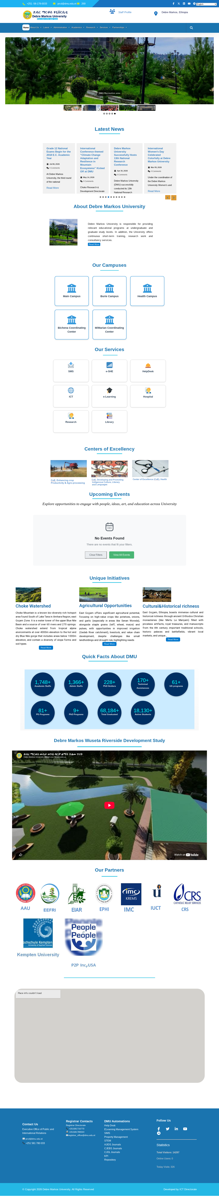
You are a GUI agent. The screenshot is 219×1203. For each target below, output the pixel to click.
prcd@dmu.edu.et (67, 3)
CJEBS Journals (113, 1148)
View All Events (121, 555)
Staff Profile (124, 12)
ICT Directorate (188, 1189)
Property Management (116, 1137)
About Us (34, 27)
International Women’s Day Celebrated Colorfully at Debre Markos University (159, 155)
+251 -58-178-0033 (37, 3)
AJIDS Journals (112, 1144)
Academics (77, 27)
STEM (107, 1140)
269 (83, 3)
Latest (46, 27)
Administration (60, 27)
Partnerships (118, 27)
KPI (106, 1156)
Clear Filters (95, 555)
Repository (110, 1159)
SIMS (107, 1133)
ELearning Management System (121, 1129)
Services (104, 27)
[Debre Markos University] (46, 15)
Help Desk (109, 1125)
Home (26, 27)
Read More (52, 188)
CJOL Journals (112, 1152)
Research (90, 27)
